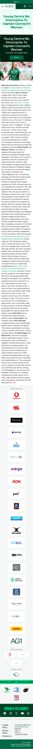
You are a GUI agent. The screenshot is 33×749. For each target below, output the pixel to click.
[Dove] (16, 567)
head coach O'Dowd (21, 103)
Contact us (6, 736)
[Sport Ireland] (16, 579)
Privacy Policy (5, 731)
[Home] (9, 6)
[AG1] (16, 641)
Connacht (13, 88)
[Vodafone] (16, 395)
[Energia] (16, 469)
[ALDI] (16, 506)
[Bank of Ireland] (16, 444)
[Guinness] (16, 420)
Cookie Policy (5, 726)
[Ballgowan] (16, 592)
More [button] (16, 2)
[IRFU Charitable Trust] (16, 674)
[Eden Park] (16, 604)
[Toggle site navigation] (2, 6)
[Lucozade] (16, 518)
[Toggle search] (30, 6)
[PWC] (16, 493)
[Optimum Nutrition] (16, 555)
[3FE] (10, 654)
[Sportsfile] (16, 663)
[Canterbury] (16, 408)
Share (16, 57)
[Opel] (16, 457)
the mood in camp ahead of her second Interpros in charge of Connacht (14, 268)
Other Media (27, 746)
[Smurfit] (16, 543)
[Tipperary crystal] (23, 654)
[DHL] (16, 628)
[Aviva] (16, 432)
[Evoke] (16, 616)
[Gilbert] (16, 530)
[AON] (16, 481)
